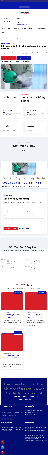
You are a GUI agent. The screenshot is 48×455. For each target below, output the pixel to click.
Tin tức (13, 312)
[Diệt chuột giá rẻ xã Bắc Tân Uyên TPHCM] (12, 342)
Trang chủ (7, 38)
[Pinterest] (28, 7)
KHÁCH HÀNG (17, 28)
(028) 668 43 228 (34, 412)
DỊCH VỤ (30, 28)
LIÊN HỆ (3, 32)
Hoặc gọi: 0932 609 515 (24, 228)
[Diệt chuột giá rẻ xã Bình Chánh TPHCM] (36, 301)
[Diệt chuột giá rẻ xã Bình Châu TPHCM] (12, 301)
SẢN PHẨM (24, 28)
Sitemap (45, 453)
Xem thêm (6, 329)
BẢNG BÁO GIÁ (41, 28)
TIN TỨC (35, 28)
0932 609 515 (7, 20)
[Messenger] (3, 442)
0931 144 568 (7, 21)
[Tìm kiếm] (46, 36)
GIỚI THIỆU (10, 28)
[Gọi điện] (3, 452)
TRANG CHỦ (3, 28)
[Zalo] (3, 447)
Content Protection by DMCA (26, 453)
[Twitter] (20, 7)
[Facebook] (22, 7)
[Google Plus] (25, 7)
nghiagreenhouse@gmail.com (23, 24)
